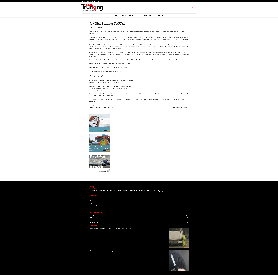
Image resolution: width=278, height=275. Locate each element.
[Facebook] (160, 192)
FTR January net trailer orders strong (180, 107)
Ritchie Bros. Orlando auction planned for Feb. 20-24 (101, 107)
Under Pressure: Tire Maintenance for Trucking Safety (102, 251)
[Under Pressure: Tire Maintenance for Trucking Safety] (179, 260)
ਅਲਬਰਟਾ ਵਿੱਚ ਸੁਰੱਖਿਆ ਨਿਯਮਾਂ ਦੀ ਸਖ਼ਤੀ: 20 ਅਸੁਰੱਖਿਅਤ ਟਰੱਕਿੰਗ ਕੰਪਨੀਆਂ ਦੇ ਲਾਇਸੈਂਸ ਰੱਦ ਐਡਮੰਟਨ (110, 228)
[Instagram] (162, 192)
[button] (192, 7)
